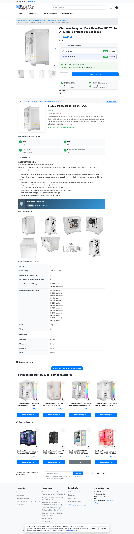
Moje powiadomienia (74, 501)
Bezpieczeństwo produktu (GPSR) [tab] (51, 101)
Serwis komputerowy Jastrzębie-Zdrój (28, 501)
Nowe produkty (21, 495)
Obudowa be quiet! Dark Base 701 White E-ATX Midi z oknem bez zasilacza (53, 406)
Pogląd (80, 462)
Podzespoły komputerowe (37, 20)
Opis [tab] (20, 101)
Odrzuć (94, 528)
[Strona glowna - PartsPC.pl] (25, 7)
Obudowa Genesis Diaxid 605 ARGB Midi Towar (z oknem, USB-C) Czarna (53, 453)
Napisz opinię (111, 101)
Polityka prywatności (71, 530)
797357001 (31, 1)
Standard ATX (61, 20)
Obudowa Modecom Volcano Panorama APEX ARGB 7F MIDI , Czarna (27, 453)
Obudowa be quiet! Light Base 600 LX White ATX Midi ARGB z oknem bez (80, 406)
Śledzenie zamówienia (75, 492)
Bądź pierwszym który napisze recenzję (67, 368)
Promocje (19, 492)
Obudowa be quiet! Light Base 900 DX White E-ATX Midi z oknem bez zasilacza (106, 406)
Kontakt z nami (47, 518)
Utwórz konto (72, 498)
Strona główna (22, 20)
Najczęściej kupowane (23, 498)
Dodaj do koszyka (95, 74)
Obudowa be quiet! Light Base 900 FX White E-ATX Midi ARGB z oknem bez (28, 406)
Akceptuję (103, 528)
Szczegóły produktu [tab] (31, 101)
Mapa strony (46, 521)
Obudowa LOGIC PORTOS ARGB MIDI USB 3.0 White (78, 452)
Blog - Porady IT (21, 504)
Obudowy (51, 20)
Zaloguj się (71, 495)
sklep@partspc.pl (99, 503)
